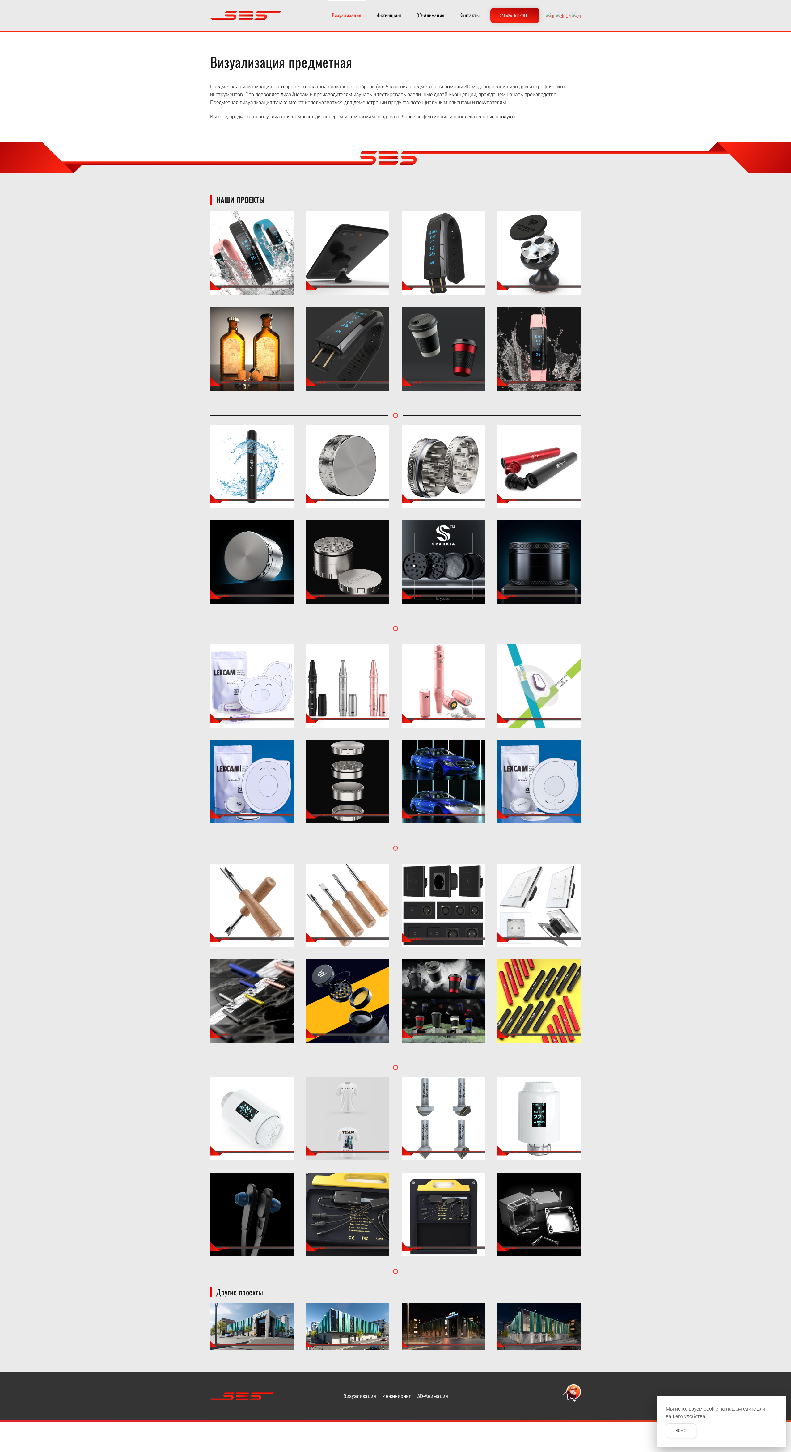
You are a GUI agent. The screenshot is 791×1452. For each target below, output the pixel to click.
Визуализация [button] (347, 15)
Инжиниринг (389, 15)
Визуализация (359, 1396)
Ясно (681, 1431)
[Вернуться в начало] (245, 15)
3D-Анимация (431, 15)
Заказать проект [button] (515, 15)
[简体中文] (563, 15)
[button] (252, 253)
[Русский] (550, 15)
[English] (576, 15)
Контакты (469, 15)
